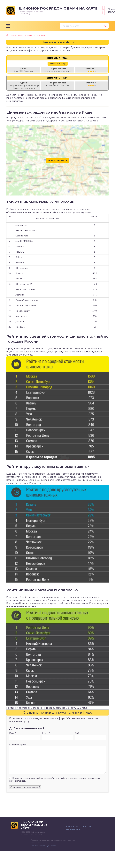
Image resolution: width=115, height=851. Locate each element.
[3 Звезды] (92, 71)
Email (46, 733)
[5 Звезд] (95, 71)
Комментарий (17, 744)
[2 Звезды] (90, 71)
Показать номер (58, 64)
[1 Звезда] (88, 71)
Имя (12, 733)
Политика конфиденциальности (43, 846)
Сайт (77, 733)
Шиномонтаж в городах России (78, 826)
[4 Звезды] (93, 71)
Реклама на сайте (73, 829)
